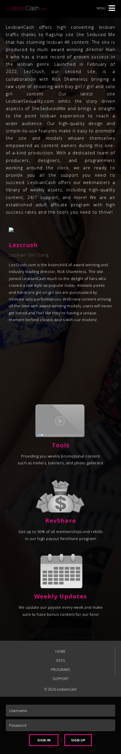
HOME (60, 651)
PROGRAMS (60, 669)
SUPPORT (61, 678)
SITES (60, 660)
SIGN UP (78, 740)
